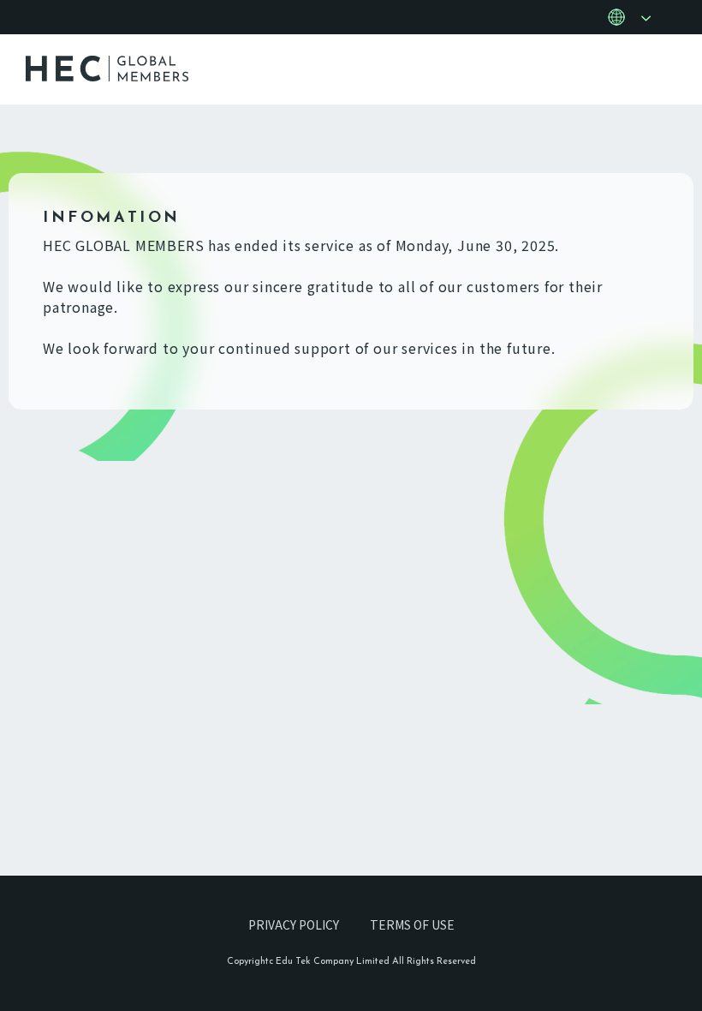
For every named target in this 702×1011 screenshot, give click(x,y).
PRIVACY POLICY (293, 924)
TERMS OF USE (412, 924)
